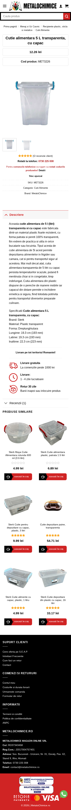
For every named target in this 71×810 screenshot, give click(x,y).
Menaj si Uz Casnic (30, 26)
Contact (7, 665)
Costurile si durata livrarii (16, 687)
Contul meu (9, 682)
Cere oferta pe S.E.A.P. (15, 651)
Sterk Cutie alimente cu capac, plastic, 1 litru (18, 598)
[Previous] (8, 102)
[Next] (63, 102)
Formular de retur (12, 696)
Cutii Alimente (42, 30)
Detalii (42, 170)
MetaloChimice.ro (40, 805)
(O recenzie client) (43, 156)
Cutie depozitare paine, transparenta (52, 526)
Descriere (16, 214)
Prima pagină (10, 26)
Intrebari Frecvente (13, 656)
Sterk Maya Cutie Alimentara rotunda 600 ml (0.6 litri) (18, 455)
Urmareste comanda (14, 691)
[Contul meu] (61, 6)
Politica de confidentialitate (17, 718)
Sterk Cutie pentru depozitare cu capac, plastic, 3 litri (18, 527)
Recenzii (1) (17, 403)
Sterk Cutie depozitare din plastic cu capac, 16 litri (53, 600)
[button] (5, 6)
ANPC (6, 722)
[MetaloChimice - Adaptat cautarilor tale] (33, 6)
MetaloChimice (39, 193)
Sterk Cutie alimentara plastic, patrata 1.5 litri (53, 454)
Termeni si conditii (12, 714)
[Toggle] (6, 214)
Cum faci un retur (12, 660)
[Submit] (66, 16)
